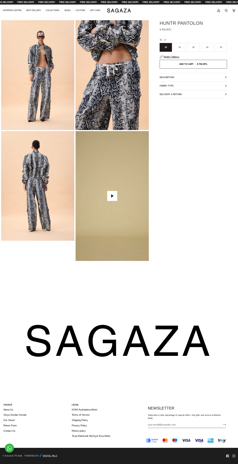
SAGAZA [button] (7, 405)
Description (167, 77)
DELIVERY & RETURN (171, 94)
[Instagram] (233, 455)
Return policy (79, 431)
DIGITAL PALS (50, 456)
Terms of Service (81, 415)
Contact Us (9, 431)
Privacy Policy (79, 425)
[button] (13, 10)
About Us (8, 409)
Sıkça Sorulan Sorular (15, 415)
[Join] (221, 424)
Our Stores (9, 420)
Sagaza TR (11, 456)
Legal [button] (75, 405)
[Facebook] (227, 455)
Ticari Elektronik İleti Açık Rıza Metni (91, 436)
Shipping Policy (80, 420)
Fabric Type (167, 86)
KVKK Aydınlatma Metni (84, 409)
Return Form (10, 425)
